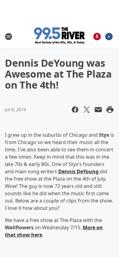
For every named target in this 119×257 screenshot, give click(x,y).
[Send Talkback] (97, 36)
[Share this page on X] (86, 109)
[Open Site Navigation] (8, 36)
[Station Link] (59, 36)
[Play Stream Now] (109, 36)
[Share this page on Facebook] (75, 109)
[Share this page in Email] (98, 109)
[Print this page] (110, 109)
